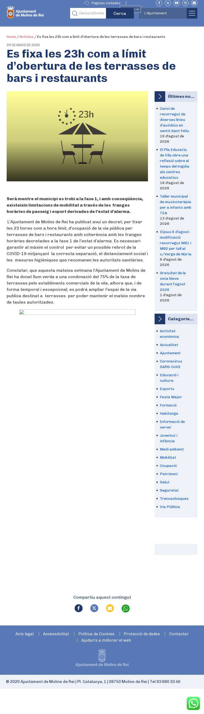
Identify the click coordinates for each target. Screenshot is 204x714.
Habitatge (169, 413)
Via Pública (170, 507)
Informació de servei (172, 424)
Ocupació (168, 465)
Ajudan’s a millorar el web (106, 640)
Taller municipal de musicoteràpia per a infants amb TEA (175, 204)
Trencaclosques (174, 498)
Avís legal (24, 634)
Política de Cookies (96, 634)
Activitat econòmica (169, 334)
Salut (164, 482)
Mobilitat (168, 457)
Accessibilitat (56, 634)
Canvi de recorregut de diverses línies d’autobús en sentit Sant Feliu (174, 119)
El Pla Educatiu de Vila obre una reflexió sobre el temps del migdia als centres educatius (174, 163)
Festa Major (171, 397)
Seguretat (169, 490)
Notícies (26, 37)
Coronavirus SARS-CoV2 (171, 364)
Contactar (179, 634)
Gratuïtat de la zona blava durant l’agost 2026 (173, 281)
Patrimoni (169, 474)
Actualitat (169, 345)
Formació (168, 405)
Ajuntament (170, 353)
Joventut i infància (168, 438)
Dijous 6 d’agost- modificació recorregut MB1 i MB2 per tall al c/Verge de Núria (176, 243)
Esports (167, 389)
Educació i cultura (169, 378)
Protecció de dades (142, 634)
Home (11, 37)
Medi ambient (172, 449)
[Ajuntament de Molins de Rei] (37, 13)
